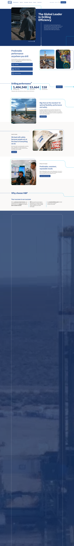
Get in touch (63, 2)
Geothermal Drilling (17, 73)
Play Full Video (30, 41)
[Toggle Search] (59, 2)
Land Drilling (16, 64)
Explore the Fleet (43, 116)
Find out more (59, 86)
